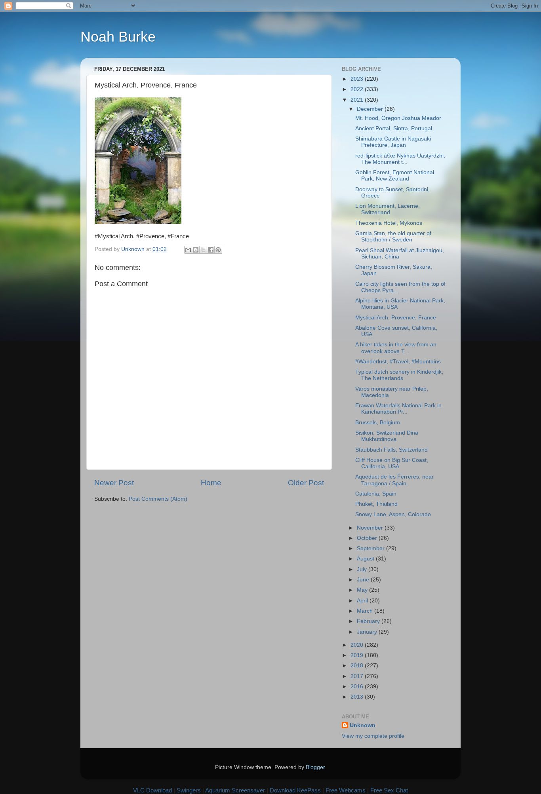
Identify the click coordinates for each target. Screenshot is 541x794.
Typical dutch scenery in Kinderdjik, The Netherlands (399, 375)
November (371, 528)
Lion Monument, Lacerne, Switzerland (387, 209)
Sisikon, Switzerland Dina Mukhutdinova (386, 436)
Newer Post (114, 483)
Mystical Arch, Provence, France (395, 318)
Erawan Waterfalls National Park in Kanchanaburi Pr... (398, 409)
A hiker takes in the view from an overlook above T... (395, 348)
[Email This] (188, 250)
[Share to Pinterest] (218, 250)
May (363, 590)
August (366, 559)
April (363, 601)
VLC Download (152, 790)
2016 (358, 687)
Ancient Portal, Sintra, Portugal (393, 128)
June (364, 580)
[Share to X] (203, 250)
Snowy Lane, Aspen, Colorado (393, 514)
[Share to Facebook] (211, 250)
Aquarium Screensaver (235, 790)
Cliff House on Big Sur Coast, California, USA (391, 463)
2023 (358, 79)
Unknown (362, 725)
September (371, 548)
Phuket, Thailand (376, 504)
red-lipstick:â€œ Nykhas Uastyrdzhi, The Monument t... (400, 159)
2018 (358, 666)
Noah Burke (118, 36)
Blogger (315, 767)
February (369, 621)
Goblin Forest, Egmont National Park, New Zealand (394, 175)
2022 (358, 89)
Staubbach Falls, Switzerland (391, 450)
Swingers (189, 790)
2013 (358, 697)
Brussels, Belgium (377, 422)
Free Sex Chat (389, 790)
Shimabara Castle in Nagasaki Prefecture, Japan (393, 142)
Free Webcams (346, 790)
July (362, 569)
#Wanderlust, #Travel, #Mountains (398, 362)
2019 (358, 655)
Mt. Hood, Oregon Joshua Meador (398, 118)
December (371, 109)
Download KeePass (295, 790)
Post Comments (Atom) (158, 499)
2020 (358, 645)
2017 (358, 676)
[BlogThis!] (196, 250)
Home (211, 483)
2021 (358, 100)
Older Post (306, 483)
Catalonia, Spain (375, 494)
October (368, 538)
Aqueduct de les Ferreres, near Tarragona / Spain (394, 480)
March (365, 611)
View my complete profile (373, 736)
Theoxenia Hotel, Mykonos (388, 223)
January (368, 632)
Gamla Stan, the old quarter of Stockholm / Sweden (393, 236)
